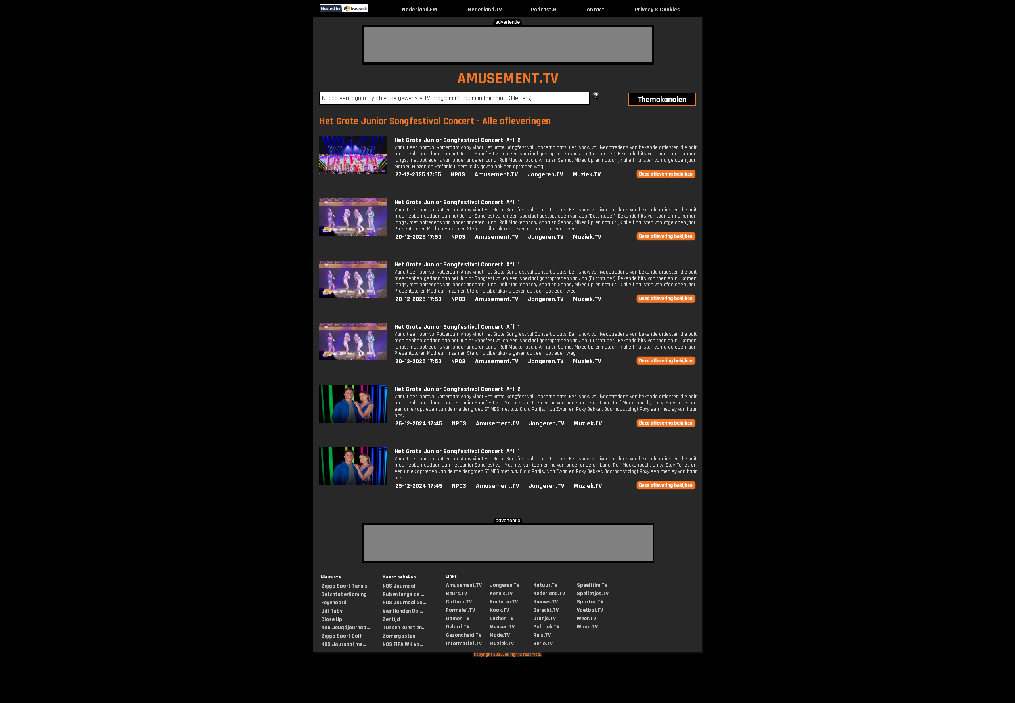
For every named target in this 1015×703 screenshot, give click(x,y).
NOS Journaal (399, 586)
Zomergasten (399, 636)
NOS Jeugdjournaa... (345, 627)
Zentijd (391, 619)
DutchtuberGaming (344, 594)
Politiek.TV (546, 626)
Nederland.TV (485, 9)
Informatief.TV (464, 643)
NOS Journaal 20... (404, 602)
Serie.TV (543, 643)
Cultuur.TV (459, 601)
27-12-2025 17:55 (418, 174)
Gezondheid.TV (463, 635)
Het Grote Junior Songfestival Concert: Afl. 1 (457, 202)
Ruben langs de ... (403, 594)
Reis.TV (542, 635)
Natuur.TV (545, 585)
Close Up (331, 619)
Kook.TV (499, 610)
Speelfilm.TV (592, 585)
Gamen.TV (457, 618)
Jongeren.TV (545, 174)
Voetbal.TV (590, 610)
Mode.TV (500, 635)
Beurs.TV (456, 593)
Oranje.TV (544, 618)
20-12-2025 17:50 (418, 237)
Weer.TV (586, 618)
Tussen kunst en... (404, 627)
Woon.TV (587, 626)
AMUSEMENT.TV (508, 79)
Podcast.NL (545, 9)
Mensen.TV (502, 626)
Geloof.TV (457, 626)
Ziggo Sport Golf (341, 636)
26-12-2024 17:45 (418, 424)
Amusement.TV (496, 174)
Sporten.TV (590, 601)
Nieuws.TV (545, 601)
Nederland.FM (419, 9)
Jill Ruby (332, 611)
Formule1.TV (460, 610)
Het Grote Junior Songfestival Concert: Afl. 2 (458, 140)
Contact (594, 9)
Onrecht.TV (546, 610)
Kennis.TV (501, 593)
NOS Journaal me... (343, 644)
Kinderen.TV (504, 601)
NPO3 (458, 174)
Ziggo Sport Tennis (344, 586)
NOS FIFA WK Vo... (403, 644)
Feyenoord (334, 602)
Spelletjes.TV (593, 593)
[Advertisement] (508, 44)
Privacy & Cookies (657, 9)
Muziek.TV (587, 174)
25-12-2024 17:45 (418, 486)
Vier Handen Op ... (403, 611)
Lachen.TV (501, 618)
